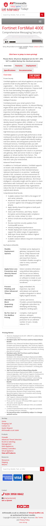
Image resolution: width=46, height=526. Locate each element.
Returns (4, 464)
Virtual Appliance (8, 451)
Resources (5, 460)
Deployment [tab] (31, 66)
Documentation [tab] (25, 70)
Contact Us (6, 426)
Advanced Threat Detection (12, 439)
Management (6, 444)
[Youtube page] (24, 507)
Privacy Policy (24, 520)
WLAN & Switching (8, 442)
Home (4, 421)
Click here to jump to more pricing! (23, 54)
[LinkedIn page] (27, 507)
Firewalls (5, 437)
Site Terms (39, 517)
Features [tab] (18, 66)
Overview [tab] (8, 66)
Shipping (5, 462)
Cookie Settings (23, 522)
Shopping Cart (7, 423)
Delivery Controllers (9, 448)
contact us (36, 47)
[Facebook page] (18, 507)
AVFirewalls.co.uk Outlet (10, 430)
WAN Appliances (8, 446)
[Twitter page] (21, 507)
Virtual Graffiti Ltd (36, 513)
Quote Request (7, 428)
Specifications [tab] (9, 70)
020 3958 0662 (10, 10)
